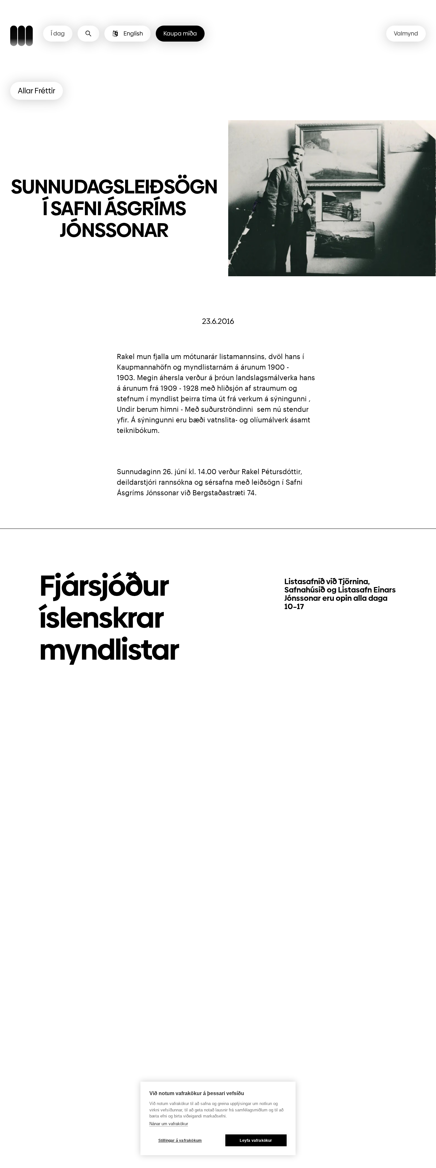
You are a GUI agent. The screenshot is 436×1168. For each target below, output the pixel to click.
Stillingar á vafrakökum (180, 1140)
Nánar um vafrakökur (168, 1123)
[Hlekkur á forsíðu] (21, 37)
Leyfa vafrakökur (256, 1140)
